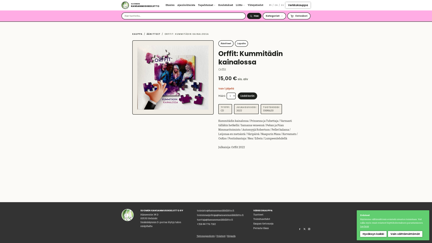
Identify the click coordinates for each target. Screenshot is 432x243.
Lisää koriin (247, 96)
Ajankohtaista (186, 5)
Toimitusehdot (261, 219)
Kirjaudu (231, 236)
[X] (304, 229)
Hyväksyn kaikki (373, 234)
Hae (256, 16)
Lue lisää (364, 226)
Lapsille (241, 43)
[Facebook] (299, 229)
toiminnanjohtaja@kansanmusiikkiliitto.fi (220, 215)
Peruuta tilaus (261, 228)
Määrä (221, 95)
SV (282, 5)
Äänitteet (153, 34)
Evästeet (221, 236)
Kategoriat (273, 16)
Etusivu (170, 5)
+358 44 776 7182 (206, 224)
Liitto (239, 5)
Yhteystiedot (255, 5)
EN (276, 5)
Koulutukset (225, 5)
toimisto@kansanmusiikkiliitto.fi (215, 210)
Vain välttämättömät (405, 234)
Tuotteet (258, 214)
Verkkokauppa (298, 5)
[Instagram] (309, 229)
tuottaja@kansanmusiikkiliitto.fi (215, 219)
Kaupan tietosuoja (263, 223)
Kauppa (137, 34)
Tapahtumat (205, 5)
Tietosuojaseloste (206, 236)
